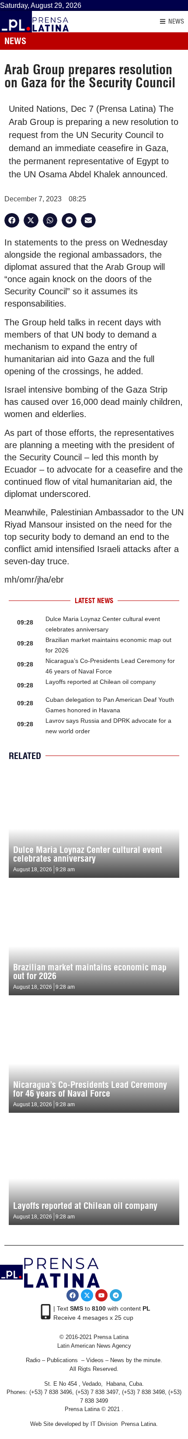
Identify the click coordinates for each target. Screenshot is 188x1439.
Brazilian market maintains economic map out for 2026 (90, 971)
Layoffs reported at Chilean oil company (100, 681)
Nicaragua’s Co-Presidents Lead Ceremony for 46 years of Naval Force (90, 1089)
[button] (11, 220)
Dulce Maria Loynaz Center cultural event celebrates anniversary (87, 854)
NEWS (176, 21)
